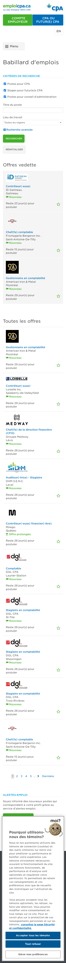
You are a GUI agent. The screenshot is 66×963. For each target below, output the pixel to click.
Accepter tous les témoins (33, 935)
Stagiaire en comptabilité (23, 610)
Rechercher (14, 138)
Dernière (48, 776)
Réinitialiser (14, 149)
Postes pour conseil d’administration (31, 96)
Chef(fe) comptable (19, 232)
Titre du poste (12, 104)
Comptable (13, 568)
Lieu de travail (12, 117)
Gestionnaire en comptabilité (25, 278)
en (58, 31)
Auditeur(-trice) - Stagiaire (24, 477)
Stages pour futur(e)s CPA (25, 90)
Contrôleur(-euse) (18, 186)
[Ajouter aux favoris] (58, 204)
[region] (33, 888)
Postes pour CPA (18, 83)
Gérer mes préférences (33, 954)
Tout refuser (33, 944)
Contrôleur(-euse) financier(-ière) (29, 523)
